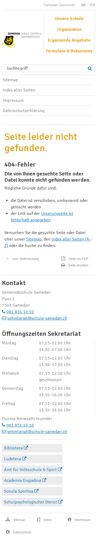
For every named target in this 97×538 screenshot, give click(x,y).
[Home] (21, 37)
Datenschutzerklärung (23, 110)
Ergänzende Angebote (69, 40)
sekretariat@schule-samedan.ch (37, 318)
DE (83, 5)
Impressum (13, 100)
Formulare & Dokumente (69, 51)
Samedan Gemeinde (59, 5)
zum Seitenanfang (25, 259)
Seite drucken (78, 265)
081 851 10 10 (20, 311)
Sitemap (10, 80)
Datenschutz (22, 532)
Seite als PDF (78, 259)
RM (92, 5)
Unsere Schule (69, 18)
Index (48, 520)
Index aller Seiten (19, 90)
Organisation (69, 29)
